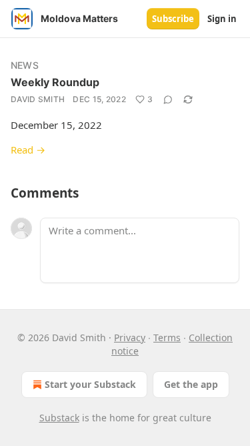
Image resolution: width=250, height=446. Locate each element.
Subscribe (173, 19)
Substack (59, 417)
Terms (167, 337)
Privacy (129, 337)
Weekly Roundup (55, 82)
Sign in (222, 19)
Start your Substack (90, 384)
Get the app (191, 384)
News (25, 65)
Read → (28, 149)
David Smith (38, 99)
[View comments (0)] (168, 99)
